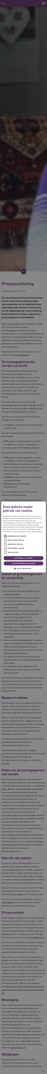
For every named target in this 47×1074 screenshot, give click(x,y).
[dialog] (23, 537)
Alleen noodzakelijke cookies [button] (23, 563)
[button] (23, 568)
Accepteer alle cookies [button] (23, 558)
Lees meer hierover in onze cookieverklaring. (27, 531)
